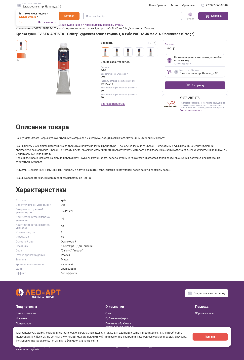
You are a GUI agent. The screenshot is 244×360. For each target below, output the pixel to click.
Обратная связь (204, 313)
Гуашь (119, 24)
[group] (63, 68)
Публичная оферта (116, 318)
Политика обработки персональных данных (119, 325)
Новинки (21, 318)
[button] (154, 43)
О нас (108, 313)
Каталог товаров (26, 313)
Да (20, 22)
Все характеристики (113, 103)
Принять (210, 336)
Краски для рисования (99, 24)
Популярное (23, 323)
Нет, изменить (47, 22)
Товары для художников (66, 24)
